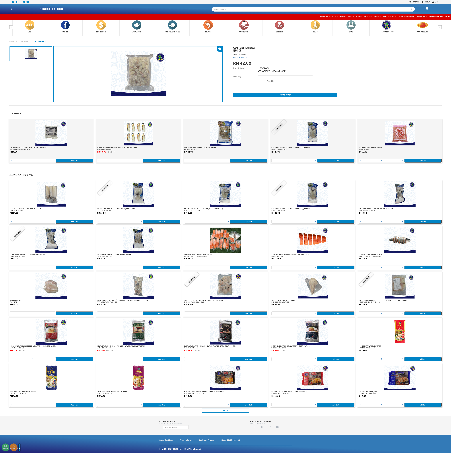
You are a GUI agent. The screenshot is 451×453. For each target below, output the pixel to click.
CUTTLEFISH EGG (40, 41)
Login (437, 2)
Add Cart (74, 161)
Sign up (427, 2)
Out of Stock (285, 95)
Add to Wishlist (239, 57)
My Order (415, 2)
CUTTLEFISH (23, 41)
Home (11, 41)
